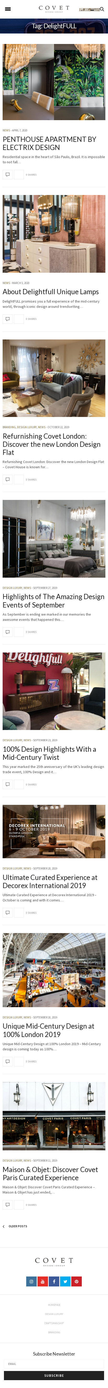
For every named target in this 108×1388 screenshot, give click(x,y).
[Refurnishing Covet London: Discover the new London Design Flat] (54, 378)
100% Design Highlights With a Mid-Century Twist (49, 753)
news (6, 130)
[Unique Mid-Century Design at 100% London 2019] (54, 970)
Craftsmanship (54, 1323)
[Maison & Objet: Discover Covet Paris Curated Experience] (54, 1116)
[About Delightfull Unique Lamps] (54, 234)
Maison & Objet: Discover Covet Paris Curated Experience (50, 1173)
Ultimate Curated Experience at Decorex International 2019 (50, 881)
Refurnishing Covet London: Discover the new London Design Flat (52, 444)
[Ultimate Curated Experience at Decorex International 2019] (54, 831)
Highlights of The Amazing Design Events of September (54, 600)
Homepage (54, 1305)
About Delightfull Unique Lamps (51, 291)
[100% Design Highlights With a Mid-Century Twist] (54, 691)
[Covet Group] (54, 9)
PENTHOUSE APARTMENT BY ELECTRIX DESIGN (49, 143)
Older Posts (17, 1226)
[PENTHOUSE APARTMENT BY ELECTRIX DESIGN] (54, 82)
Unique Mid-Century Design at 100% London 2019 (48, 1030)
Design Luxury (27, 427)
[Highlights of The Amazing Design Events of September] (54, 539)
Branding (9, 427)
